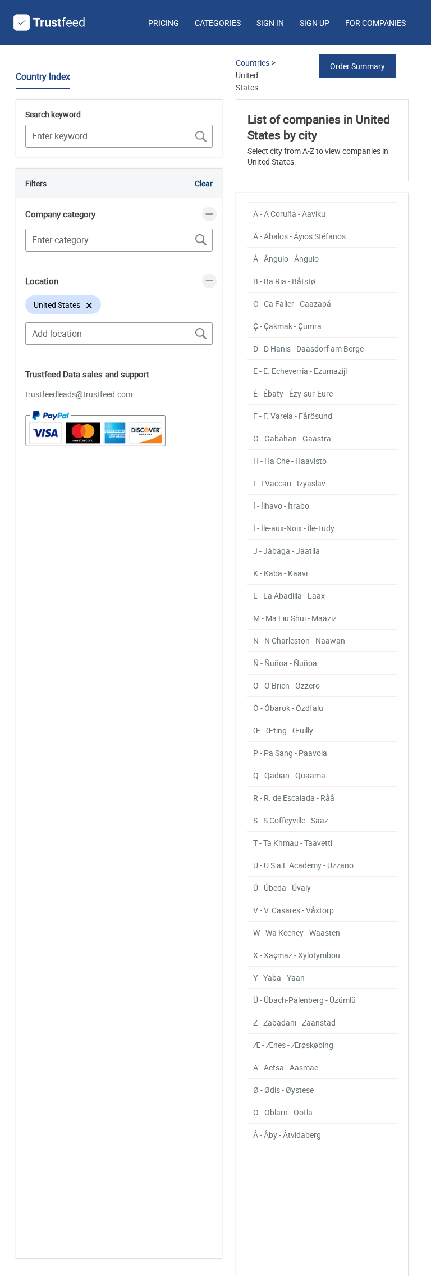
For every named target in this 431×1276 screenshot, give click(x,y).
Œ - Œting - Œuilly (283, 730)
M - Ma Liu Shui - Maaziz (295, 618)
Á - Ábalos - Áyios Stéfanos (299, 236)
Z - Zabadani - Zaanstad (294, 1022)
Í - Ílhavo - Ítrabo (281, 505)
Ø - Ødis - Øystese (283, 1089)
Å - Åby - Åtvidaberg (287, 1134)
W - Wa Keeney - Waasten (296, 932)
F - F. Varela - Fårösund (292, 416)
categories (218, 22)
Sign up (314, 22)
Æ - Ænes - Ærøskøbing (293, 1045)
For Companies (375, 22)
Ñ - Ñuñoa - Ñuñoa (285, 663)
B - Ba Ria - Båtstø (284, 281)
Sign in (270, 22)
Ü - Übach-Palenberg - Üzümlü (304, 1000)
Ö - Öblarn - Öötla (283, 1112)
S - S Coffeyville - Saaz (290, 820)
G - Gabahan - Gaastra (292, 438)
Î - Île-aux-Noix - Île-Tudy (293, 528)
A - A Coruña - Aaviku (289, 213)
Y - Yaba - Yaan (279, 977)
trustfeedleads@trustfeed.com (78, 394)
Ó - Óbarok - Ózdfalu (288, 708)
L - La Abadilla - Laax (289, 595)
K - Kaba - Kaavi (280, 573)
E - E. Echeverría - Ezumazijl (300, 371)
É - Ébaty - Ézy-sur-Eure (293, 393)
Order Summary (357, 66)
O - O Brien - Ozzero (286, 685)
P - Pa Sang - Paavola (290, 753)
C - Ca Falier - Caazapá (292, 303)
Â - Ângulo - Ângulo (286, 258)
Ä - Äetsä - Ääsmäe (285, 1067)
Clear (204, 183)
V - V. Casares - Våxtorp (293, 910)
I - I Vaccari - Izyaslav (289, 483)
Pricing (163, 22)
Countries (252, 62)
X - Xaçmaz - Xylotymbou (296, 955)
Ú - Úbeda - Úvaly (282, 887)
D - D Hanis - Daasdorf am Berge (308, 348)
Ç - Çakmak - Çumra (287, 326)
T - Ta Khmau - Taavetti (292, 842)
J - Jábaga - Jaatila (286, 550)
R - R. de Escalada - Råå (293, 797)
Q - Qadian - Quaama (289, 775)
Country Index (43, 76)
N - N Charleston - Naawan (299, 640)
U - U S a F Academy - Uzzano (303, 865)
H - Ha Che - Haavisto (290, 460)
